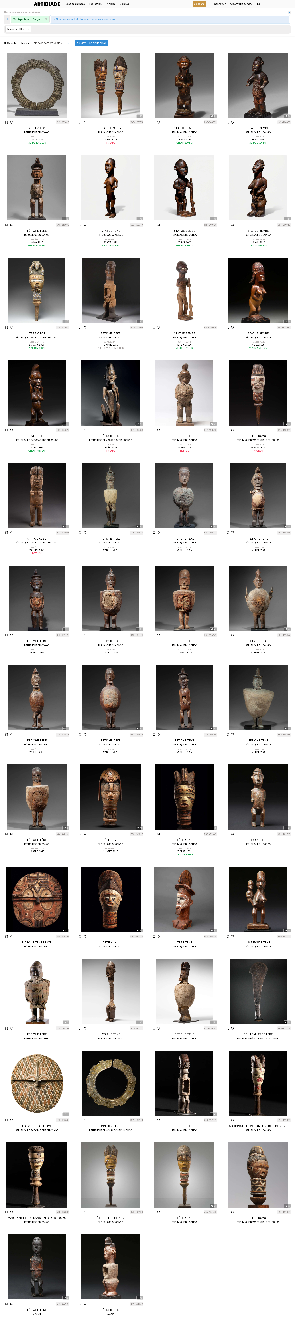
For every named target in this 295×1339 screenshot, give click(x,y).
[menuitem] (48, 4)
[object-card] (36, 98)
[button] (258, 4)
